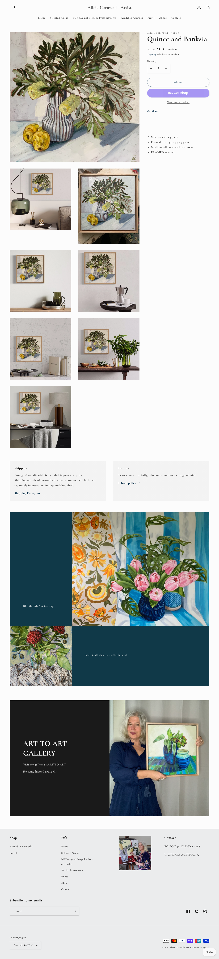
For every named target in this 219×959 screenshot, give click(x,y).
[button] (14, 7)
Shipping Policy (24, 493)
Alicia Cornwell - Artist (180, 947)
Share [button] (155, 111)
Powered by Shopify (200, 947)
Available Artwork (72, 870)
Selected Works (70, 853)
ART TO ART (56, 764)
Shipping (151, 54)
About (65, 883)
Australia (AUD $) (23, 945)
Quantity (152, 61)
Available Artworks (21, 846)
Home (64, 846)
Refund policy (127, 483)
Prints (64, 876)
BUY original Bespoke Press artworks (77, 862)
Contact (66, 889)
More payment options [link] (178, 102)
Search (13, 853)
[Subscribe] (74, 911)
